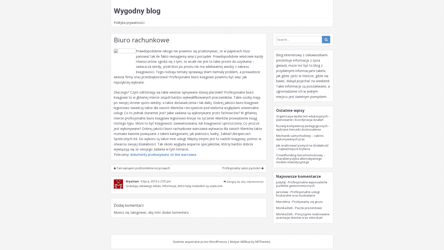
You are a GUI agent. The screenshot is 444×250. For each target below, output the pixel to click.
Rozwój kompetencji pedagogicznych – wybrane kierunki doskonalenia (303, 127)
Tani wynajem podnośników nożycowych (143, 168)
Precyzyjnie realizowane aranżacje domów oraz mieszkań (303, 216)
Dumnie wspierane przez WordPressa (200, 242)
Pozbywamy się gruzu (307, 202)
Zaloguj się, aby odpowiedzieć (245, 181)
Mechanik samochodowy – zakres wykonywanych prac (300, 137)
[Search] (326, 39)
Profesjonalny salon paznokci (241, 168)
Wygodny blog (137, 10)
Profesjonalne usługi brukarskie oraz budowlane (298, 193)
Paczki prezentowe (308, 208)
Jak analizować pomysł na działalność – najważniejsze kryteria (302, 147)
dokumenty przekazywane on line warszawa (163, 154)
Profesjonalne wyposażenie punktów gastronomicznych (301, 184)
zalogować (138, 212)
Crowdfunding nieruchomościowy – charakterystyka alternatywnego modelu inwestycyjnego (300, 158)
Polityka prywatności (129, 22)
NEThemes (262, 242)
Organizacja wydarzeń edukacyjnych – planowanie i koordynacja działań (303, 118)
